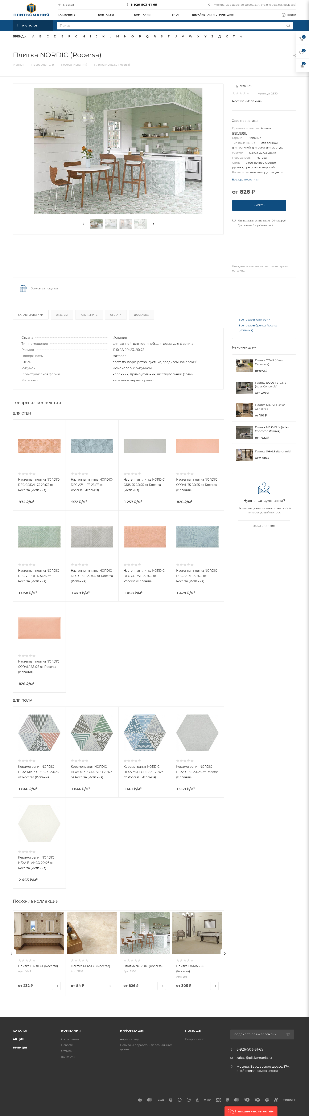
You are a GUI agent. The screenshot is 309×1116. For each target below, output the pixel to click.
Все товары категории (254, 319)
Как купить (89, 314)
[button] (250, 1111)
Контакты (68, 1057)
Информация (132, 1030)
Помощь (193, 1030)
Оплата (115, 314)
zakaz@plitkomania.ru (254, 1058)
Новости (67, 1045)
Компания (71, 1030)
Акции (19, 1039)
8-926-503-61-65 (144, 5)
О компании (70, 1039)
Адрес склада (129, 1039)
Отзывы (62, 314)
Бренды (20, 1047)
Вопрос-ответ (195, 1039)
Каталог (20, 1030)
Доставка (141, 314)
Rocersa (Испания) (247, 101)
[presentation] (83, 224)
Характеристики (30, 314)
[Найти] (288, 25)
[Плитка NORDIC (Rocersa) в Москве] (118, 151)
